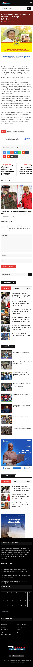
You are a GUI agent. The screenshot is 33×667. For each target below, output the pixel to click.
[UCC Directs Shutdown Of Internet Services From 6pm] (5, 336)
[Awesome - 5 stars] (7, 227)
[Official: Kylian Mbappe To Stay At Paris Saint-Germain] (6, 408)
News (18, 629)
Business (4, 624)
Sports (19, 632)
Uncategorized (6, 634)
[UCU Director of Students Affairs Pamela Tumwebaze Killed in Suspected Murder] (5, 295)
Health (3, 627)
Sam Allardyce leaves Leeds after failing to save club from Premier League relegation (22, 385)
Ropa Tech (21, 662)
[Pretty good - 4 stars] (6, 227)
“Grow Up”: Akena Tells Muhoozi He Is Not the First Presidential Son (20, 303)
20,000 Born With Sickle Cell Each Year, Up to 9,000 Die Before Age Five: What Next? (21, 319)
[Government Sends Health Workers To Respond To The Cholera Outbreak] (6, 376)
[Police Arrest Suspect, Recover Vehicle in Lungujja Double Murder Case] (5, 312)
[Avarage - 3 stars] (4, 227)
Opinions (4, 632)
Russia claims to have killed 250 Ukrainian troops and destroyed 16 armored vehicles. (22, 428)
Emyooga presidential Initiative (15, 131)
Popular (16, 288)
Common (27, 288)
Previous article (6, 164)
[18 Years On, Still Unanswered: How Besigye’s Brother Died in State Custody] (5, 328)
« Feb (3, 615)
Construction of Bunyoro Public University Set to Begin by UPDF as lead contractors (25, 169)
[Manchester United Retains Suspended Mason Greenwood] (6, 398)
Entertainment (21, 624)
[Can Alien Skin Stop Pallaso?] (6, 419)
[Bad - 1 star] (1, 227)
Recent (6, 288)
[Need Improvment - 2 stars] (3, 227)
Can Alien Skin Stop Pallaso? (20, 416)
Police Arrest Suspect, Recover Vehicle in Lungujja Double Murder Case (21, 311)
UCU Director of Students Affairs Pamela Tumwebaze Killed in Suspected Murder (21, 295)
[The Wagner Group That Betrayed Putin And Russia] (6, 365)
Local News (10, 21)
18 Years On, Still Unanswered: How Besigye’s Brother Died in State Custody (21, 327)
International (21, 627)
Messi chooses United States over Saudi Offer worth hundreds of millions (22, 352)
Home (4, 21)
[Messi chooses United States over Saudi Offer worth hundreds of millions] (6, 354)
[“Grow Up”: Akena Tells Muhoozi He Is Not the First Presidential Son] (5, 304)
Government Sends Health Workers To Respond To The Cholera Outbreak (21, 374)
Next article (27, 164)
